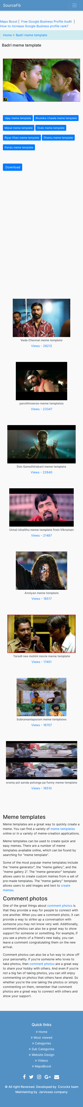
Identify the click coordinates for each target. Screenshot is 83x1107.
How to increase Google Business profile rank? (34, 26)
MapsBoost (43, 1066)
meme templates (63, 829)
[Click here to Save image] (41, 80)
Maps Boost (8, 21)
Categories (43, 1043)
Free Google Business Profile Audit (46, 21)
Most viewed (43, 1037)
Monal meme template (19, 127)
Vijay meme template (18, 118)
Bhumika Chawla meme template (56, 118)
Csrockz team (68, 1087)
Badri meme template (31, 35)
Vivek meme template (50, 127)
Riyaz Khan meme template (22, 137)
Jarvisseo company (53, 1092)
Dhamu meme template (58, 137)
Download (12, 167)
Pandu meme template (19, 147)
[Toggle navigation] (74, 5)
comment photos (59, 905)
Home (7, 35)
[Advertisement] (41, 216)
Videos (43, 1060)
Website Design (43, 1055)
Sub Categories (43, 1049)
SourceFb (12, 5)
